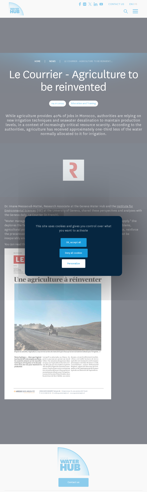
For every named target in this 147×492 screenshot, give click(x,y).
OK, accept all (73, 242)
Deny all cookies (73, 253)
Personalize (73, 263)
